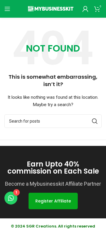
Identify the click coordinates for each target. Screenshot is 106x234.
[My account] (85, 9)
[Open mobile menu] (7, 9)
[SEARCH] (95, 121)
